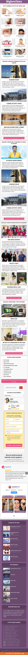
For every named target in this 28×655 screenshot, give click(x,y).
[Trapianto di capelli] (20, 52)
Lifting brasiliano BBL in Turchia (12, 639)
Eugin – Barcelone (7, 376)
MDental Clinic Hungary (15, 592)
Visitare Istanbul (10, 651)
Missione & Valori (19, 650)
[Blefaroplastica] (7, 31)
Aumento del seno (20, 15)
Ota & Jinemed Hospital (8, 369)
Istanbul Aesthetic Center (14, 103)
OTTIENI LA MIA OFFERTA (14, 445)
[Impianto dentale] (7, 41)
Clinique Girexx (13, 586)
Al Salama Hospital (7, 372)
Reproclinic (14, 319)
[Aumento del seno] (20, 11)
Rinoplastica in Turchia (9, 629)
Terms (25, 650)
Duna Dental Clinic (7, 371)
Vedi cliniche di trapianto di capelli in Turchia (14, 218)
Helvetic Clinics (13, 263)
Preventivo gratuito (5, 650)
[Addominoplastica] (20, 21)
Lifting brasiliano (20, 35)
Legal (2, 651)
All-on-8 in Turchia (14, 538)
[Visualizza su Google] (3, 467)
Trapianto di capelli (20, 56)
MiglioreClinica (14, 1)
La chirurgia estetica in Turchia (13, 641)
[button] (1, 473)
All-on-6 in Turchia (14, 544)
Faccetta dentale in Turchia (11, 633)
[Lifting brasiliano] (20, 31)
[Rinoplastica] (7, 11)
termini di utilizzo (14, 435)
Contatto (13, 650)
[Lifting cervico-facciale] (20, 41)
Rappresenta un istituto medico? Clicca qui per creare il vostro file (14, 381)
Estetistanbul (6, 360)
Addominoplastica (20, 25)
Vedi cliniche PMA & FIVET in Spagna (14, 353)
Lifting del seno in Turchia (10, 632)
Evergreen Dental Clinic (14, 287)
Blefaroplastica (7, 35)
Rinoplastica (7, 15)
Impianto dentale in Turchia (11, 638)
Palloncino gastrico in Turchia (15, 533)
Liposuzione (7, 25)
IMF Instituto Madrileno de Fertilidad (14, 342)
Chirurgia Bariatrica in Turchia (13, 644)
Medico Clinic (6, 362)
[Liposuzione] (7, 21)
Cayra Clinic (13, 574)
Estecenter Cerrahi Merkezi (14, 160)
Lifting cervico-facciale (20, 46)
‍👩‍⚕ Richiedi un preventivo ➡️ (14, 653)
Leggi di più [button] (8, 479)
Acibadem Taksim (14, 80)
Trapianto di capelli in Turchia (11, 626)
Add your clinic (17, 651)
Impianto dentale (7, 46)
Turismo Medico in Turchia (13, 645)
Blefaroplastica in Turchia (15, 526)
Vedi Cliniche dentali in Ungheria (14, 297)
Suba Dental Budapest (14, 240)
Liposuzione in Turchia (9, 627)
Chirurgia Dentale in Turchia (13, 642)
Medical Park (6, 374)
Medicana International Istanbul (14, 127)
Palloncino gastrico (7, 56)
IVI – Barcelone (7, 367)
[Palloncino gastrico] (7, 52)
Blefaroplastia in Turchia (10, 636)
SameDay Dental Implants (9, 363)
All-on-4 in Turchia (14, 556)
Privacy (5, 651)
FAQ (10, 650)
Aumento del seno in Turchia (16, 550)
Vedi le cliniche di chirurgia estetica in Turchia (14, 138)
